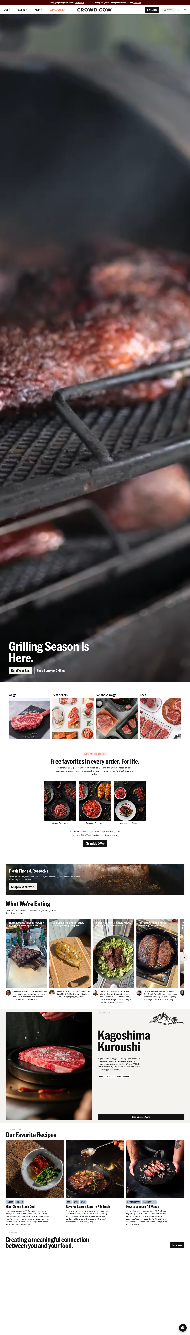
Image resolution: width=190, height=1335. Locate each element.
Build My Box (95, 1330)
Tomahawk (93, 1211)
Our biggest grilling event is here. (62, 2)
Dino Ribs (42, 991)
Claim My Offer (95, 843)
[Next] (184, 957)
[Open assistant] (183, 1328)
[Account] (179, 10)
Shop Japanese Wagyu (141, 1116)
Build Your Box (20, 670)
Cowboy (104, 1211)
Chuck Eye (152, 994)
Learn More (177, 1245)
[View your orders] (185, 10)
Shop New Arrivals (22, 887)
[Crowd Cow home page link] (94, 10)
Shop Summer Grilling (51, 670)
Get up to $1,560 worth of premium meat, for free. (118, 2)
